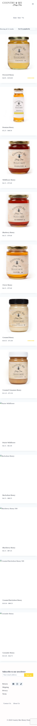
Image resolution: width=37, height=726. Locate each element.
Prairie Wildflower (8, 443)
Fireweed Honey (8, 75)
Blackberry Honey (8, 548)
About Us (16, 703)
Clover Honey (7, 285)
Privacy (5, 690)
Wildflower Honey (8, 180)
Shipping (5, 687)
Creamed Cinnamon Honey (11, 390)
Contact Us (7, 703)
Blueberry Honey (8, 232)
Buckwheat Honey (8, 495)
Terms (4, 694)
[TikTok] (21, 684)
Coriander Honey (8, 653)
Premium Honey (8, 127)
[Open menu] (33, 3)
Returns (5, 684)
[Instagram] (17, 684)
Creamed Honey (8, 337)
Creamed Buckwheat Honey (12, 600)
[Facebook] (13, 684)
